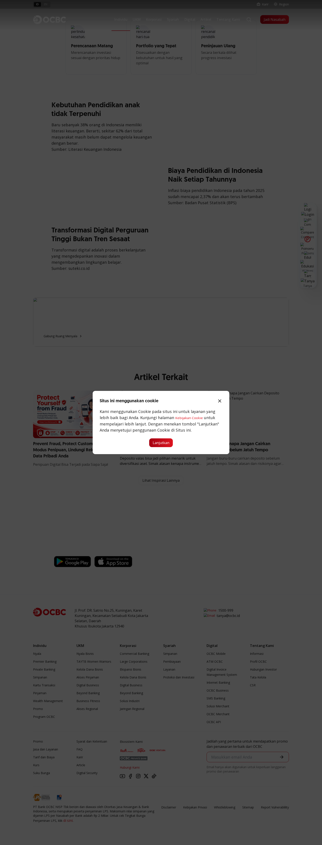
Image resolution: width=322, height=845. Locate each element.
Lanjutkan (161, 442)
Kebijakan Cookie (189, 418)
